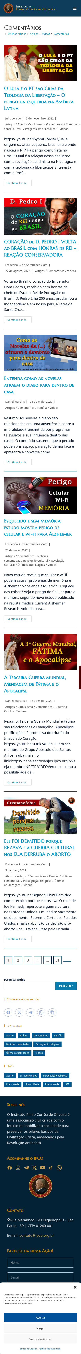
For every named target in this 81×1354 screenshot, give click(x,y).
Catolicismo (35, 124)
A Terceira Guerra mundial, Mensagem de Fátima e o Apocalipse (35, 684)
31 (57, 960)
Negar (40, 1328)
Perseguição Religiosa (55, 1075)
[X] (34, 1167)
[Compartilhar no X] (19, 1012)
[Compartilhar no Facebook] (8, 1012)
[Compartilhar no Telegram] (30, 1012)
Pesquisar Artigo (14, 979)
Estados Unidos (28, 1075)
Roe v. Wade (32, 1084)
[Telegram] (26, 1167)
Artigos (10, 124)
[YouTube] (42, 1167)
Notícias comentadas (17, 1044)
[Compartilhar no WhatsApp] (41, 1012)
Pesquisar (66, 985)
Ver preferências (40, 1339)
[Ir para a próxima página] (67, 961)
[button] (75, 1287)
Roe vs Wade (52, 1084)
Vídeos (64, 129)
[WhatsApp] (59, 1167)
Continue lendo (19, 183)
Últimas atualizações (31, 565)
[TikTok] (50, 1167)
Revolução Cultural (35, 560)
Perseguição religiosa (37, 881)
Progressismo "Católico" (41, 129)
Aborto (9, 876)
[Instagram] (17, 1167)
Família (42, 408)
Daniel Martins (15, 401)
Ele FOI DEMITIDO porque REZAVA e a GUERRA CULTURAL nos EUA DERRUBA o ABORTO (39, 847)
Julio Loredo (13, 118)
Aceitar (40, 1317)
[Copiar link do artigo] (52, 1012)
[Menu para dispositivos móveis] (74, 8)
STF (67, 1084)
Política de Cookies (28, 1348)
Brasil (21, 124)
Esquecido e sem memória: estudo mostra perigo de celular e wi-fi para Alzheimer (38, 527)
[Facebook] (9, 1167)
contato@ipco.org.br (36, 1235)
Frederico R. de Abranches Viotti (26, 265)
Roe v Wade (12, 1084)
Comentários (61, 34)
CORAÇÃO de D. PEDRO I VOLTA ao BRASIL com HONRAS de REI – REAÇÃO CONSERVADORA (40, 248)
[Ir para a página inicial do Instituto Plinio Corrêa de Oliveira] (40, 1185)
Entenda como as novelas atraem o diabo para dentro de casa (39, 384)
